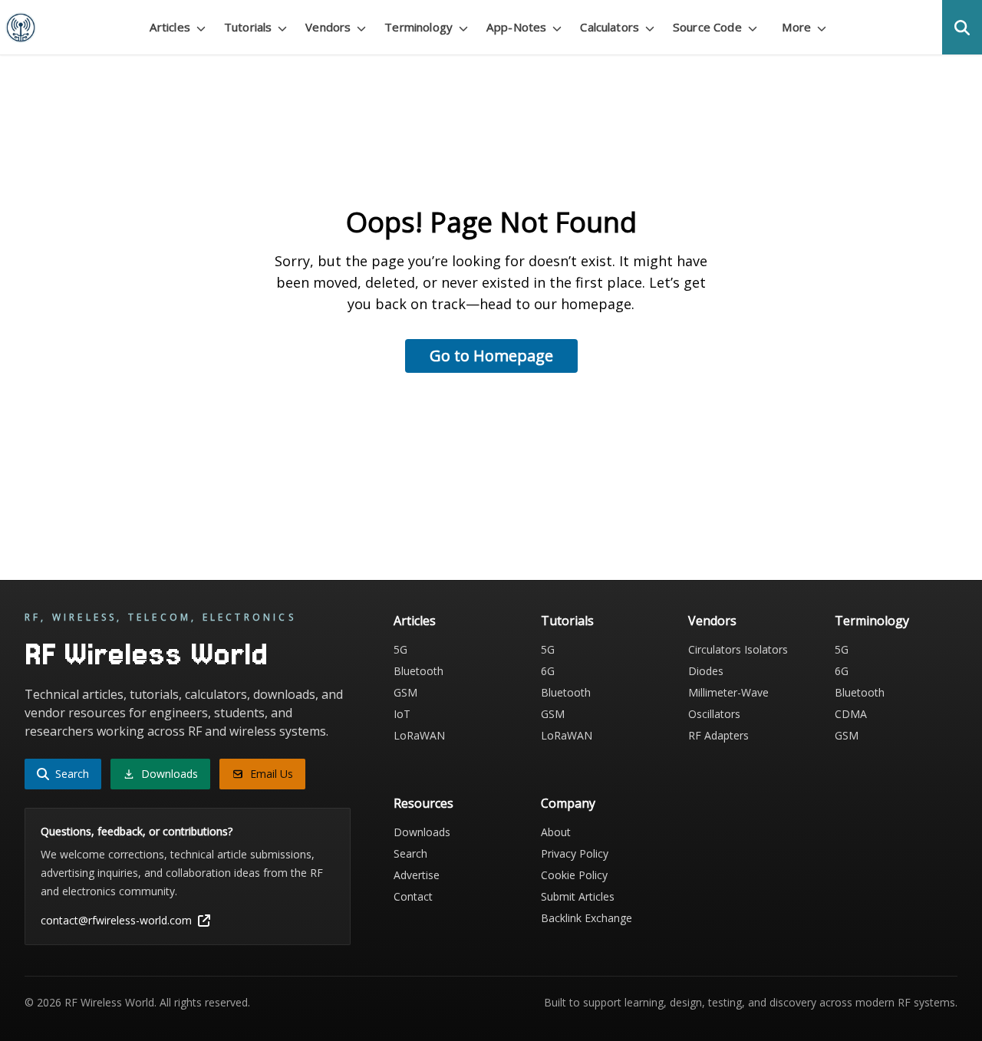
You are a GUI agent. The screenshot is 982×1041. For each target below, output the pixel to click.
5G (400, 649)
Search (410, 853)
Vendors (712, 620)
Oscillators (714, 714)
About (556, 832)
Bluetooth (418, 671)
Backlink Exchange (586, 918)
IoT (402, 714)
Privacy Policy (574, 853)
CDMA (851, 714)
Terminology (872, 620)
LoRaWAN (419, 735)
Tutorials (567, 620)
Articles (415, 620)
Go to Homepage (491, 355)
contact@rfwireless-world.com (116, 920)
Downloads (422, 832)
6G (548, 671)
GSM (405, 692)
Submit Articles (578, 896)
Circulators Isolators (738, 649)
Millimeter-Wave (728, 692)
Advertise (417, 875)
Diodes (705, 671)
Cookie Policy (574, 875)
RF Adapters (718, 735)
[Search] (962, 27)
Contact (413, 896)
